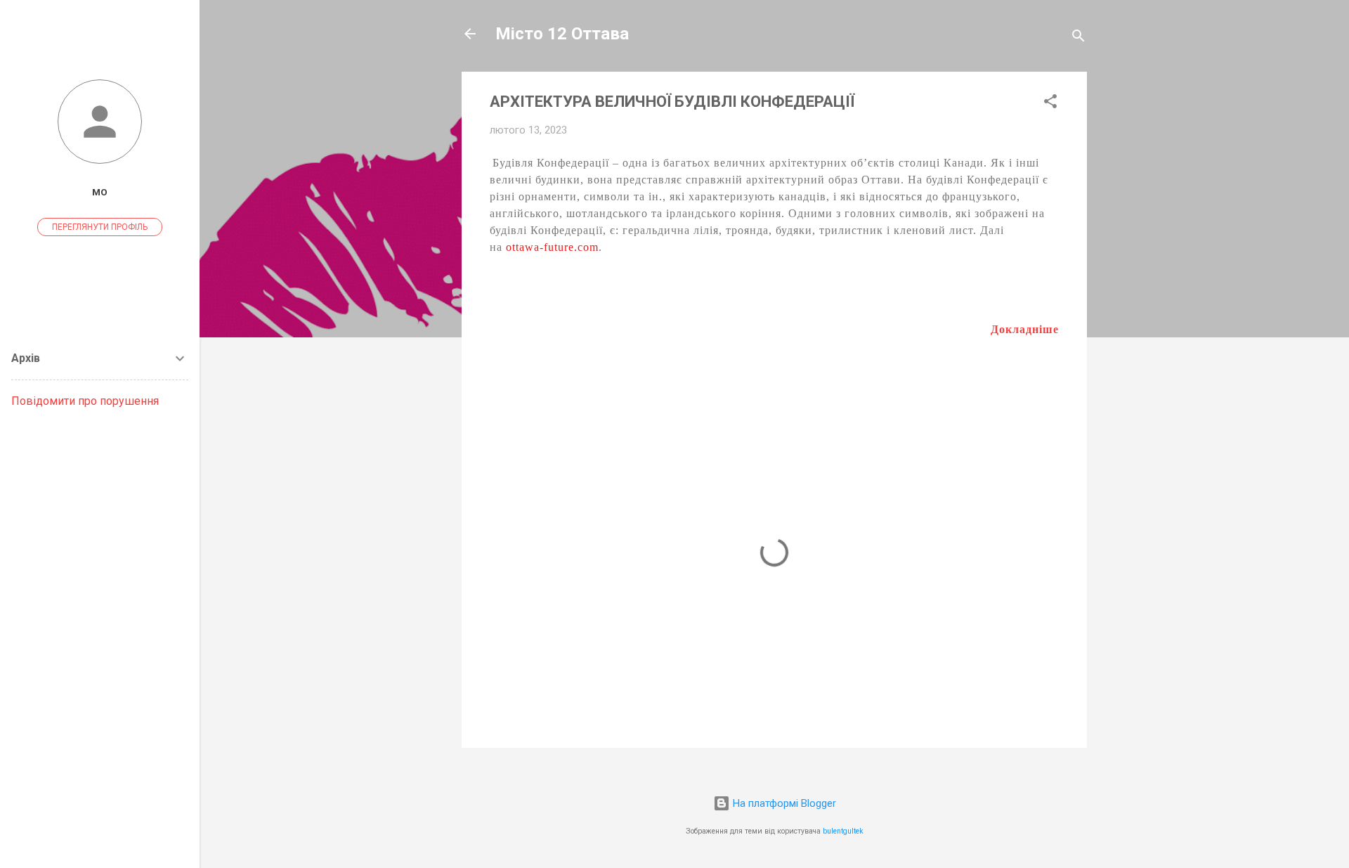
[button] (1050, 104)
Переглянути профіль (100, 227)
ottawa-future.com (552, 247)
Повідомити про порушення (85, 401)
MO (99, 191)
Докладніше (1025, 329)
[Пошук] (1078, 38)
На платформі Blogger (783, 803)
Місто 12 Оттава (562, 34)
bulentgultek (843, 831)
